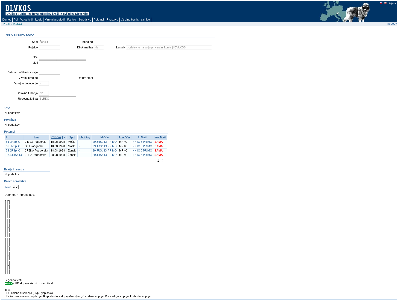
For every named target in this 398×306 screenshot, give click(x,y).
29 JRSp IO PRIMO (105, 141)
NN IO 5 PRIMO (142, 141)
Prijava (392, 3)
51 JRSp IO (13, 141)
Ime (36, 137)
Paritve (71, 19)
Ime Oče (124, 137)
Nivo (8, 187)
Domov (6, 19)
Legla (38, 19)
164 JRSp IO (14, 155)
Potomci (99, 19)
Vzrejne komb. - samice (135, 19)
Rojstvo (56, 137)
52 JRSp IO (13, 146)
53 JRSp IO (13, 150)
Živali (6, 24)
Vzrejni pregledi (55, 19)
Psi (16, 19)
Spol (72, 137)
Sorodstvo (85, 19)
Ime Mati (160, 137)
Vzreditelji (26, 19)
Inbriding (84, 137)
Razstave (112, 19)
